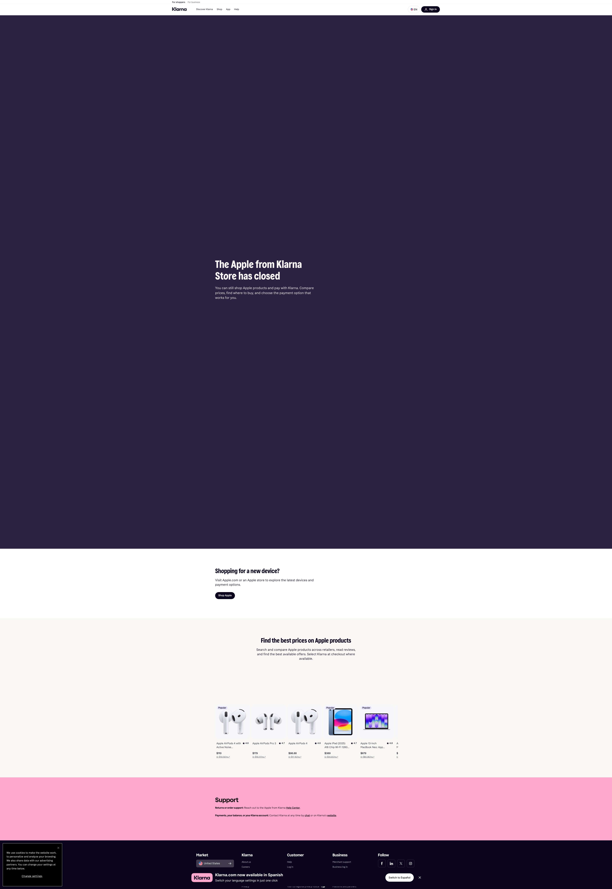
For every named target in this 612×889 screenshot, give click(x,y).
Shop (219, 9)
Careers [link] (246, 867)
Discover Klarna (204, 9)
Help (236, 9)
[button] (414, 9)
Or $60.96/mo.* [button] (367, 757)
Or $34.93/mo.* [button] (331, 757)
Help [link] (289, 862)
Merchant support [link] (342, 862)
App (228, 9)
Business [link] (340, 855)
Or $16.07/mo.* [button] (259, 757)
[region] (32, 864)
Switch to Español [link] (399, 877)
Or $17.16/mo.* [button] (294, 757)
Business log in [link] (340, 867)
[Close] (58, 847)
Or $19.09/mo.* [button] (223, 757)
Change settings (32, 876)
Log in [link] (290, 867)
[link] (382, 863)
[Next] (392, 731)
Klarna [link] (247, 855)
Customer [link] (295, 855)
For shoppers (178, 2)
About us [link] (246, 862)
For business (194, 2)
